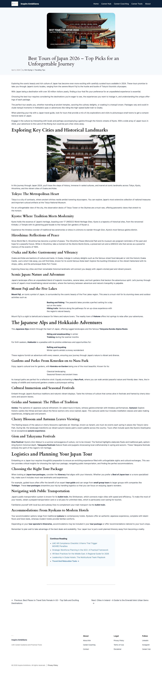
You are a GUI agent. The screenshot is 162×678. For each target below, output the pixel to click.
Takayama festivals (141, 445)
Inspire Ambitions (30, 3)
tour (33, 460)
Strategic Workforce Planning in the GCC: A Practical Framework (80, 550)
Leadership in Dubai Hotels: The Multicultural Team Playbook (78, 557)
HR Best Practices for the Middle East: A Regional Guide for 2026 (80, 554)
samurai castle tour (100, 411)
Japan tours (141, 121)
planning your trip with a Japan (30, 113)
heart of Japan (53, 329)
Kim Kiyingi (28, 70)
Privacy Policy (53, 665)
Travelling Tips (40, 70)
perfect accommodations (122, 463)
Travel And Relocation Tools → (65, 561)
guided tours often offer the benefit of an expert (44, 482)
